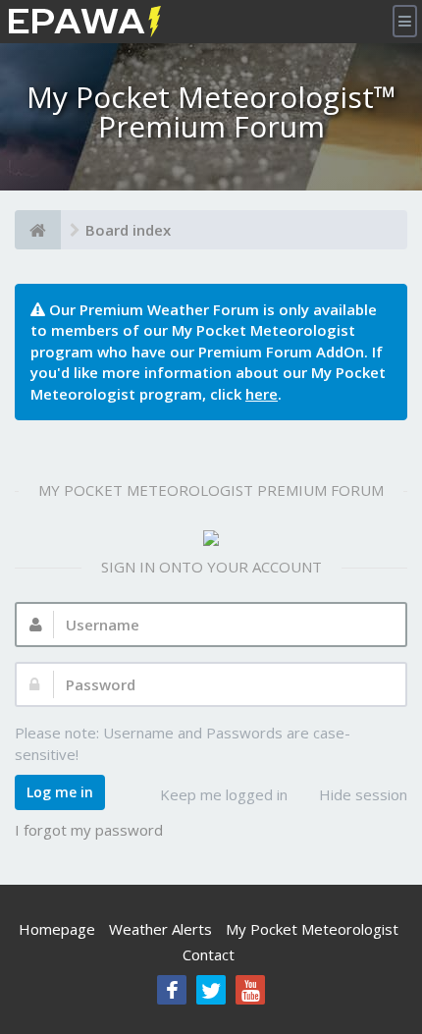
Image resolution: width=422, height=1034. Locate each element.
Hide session (363, 794)
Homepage (57, 929)
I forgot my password (89, 830)
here (261, 394)
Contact (209, 954)
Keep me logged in (224, 794)
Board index (128, 230)
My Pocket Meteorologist (312, 929)
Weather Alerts (160, 929)
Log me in (59, 792)
